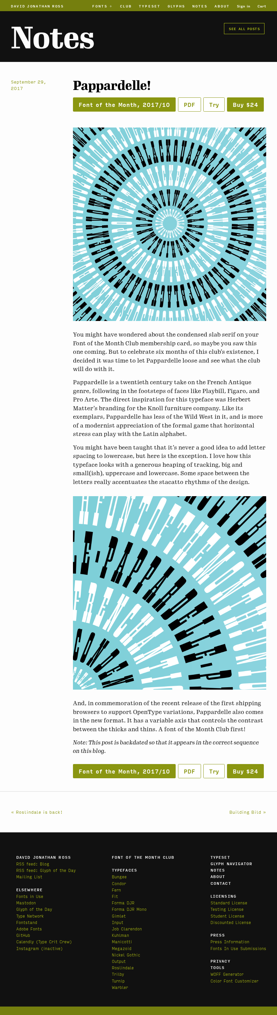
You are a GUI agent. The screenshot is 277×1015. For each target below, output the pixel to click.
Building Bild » (247, 811)
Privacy (220, 961)
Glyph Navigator (231, 863)
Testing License (227, 909)
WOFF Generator (227, 973)
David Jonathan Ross (37, 5)
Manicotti (122, 941)
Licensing (223, 896)
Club (126, 5)
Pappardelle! (112, 85)
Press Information (229, 941)
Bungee (119, 876)
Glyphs (176, 5)
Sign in (243, 5)
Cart (261, 5)
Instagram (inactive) (39, 948)
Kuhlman (120, 935)
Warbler (120, 987)
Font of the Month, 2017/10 (124, 104)
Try (214, 104)
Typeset (149, 5)
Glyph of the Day (34, 909)
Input (117, 922)
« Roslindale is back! (37, 811)
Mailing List (29, 876)
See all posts (244, 28)
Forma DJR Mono (129, 909)
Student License (227, 915)
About (222, 5)
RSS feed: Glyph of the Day (46, 870)
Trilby (118, 973)
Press (217, 934)
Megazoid (121, 948)
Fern (116, 889)
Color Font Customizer (234, 980)
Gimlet (119, 915)
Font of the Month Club (143, 857)
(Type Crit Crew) (54, 941)
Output (119, 961)
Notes (199, 5)
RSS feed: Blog (32, 863)
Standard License (228, 902)
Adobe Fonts (29, 928)
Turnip (118, 980)
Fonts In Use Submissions (238, 948)
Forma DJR (123, 902)
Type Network (30, 915)
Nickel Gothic (126, 954)
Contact (220, 883)
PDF (189, 104)
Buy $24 (245, 104)
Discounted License (230, 922)
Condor (119, 883)
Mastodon (26, 902)
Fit (115, 896)
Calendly (26, 941)
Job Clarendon (127, 928)
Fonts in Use (29, 896)
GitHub (23, 935)
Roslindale (123, 967)
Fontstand (26, 922)
